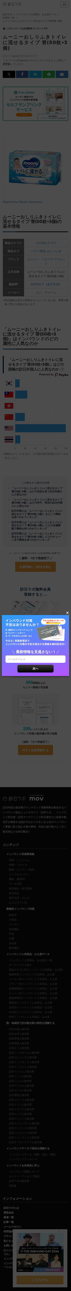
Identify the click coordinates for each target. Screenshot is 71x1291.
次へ (35, 668)
